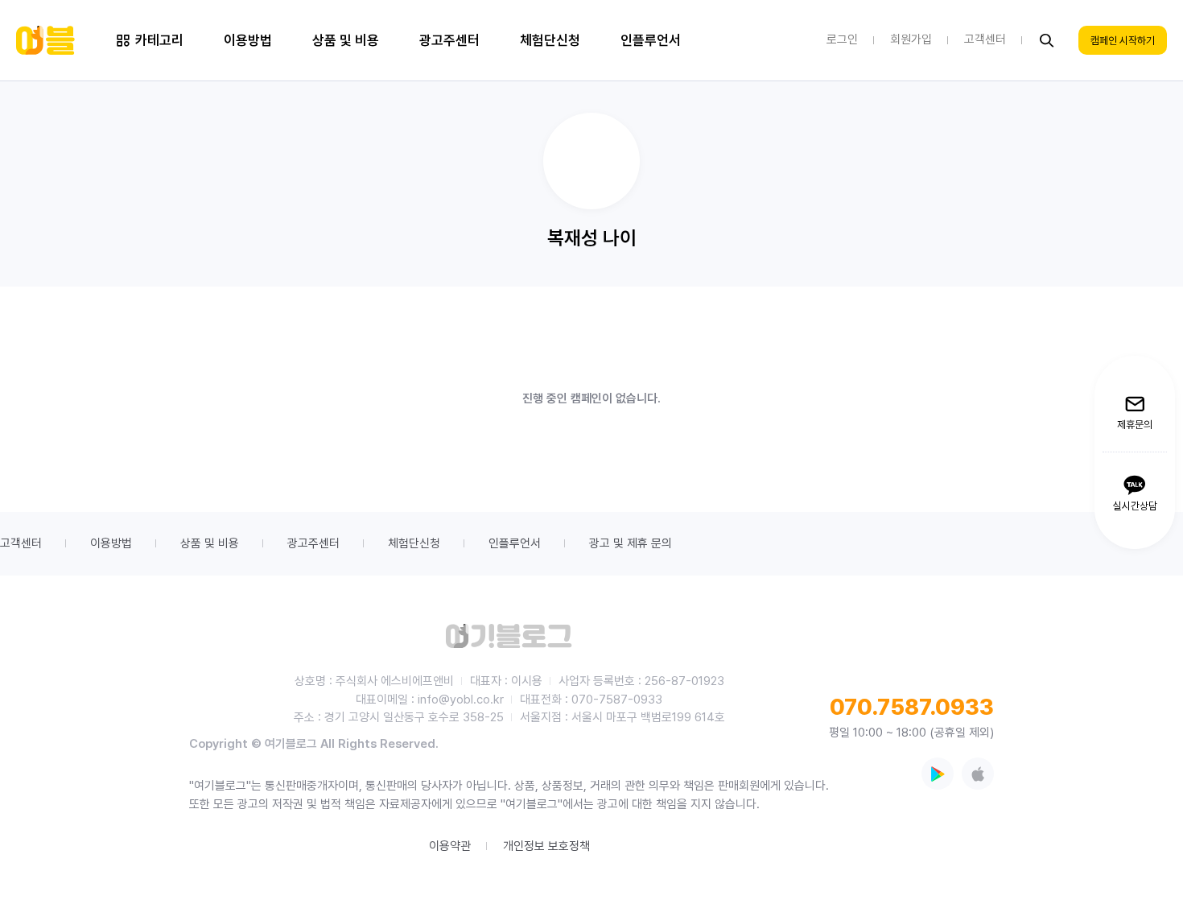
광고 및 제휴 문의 (630, 543)
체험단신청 (414, 543)
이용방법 (111, 543)
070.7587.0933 (912, 706)
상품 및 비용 (209, 543)
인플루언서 (514, 543)
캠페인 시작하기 (1122, 41)
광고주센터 (313, 543)
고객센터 (21, 543)
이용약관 (450, 846)
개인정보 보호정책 (546, 846)
